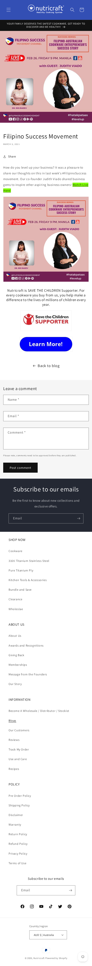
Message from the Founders (28, 674)
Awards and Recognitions (26, 645)
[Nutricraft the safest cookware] (46, 344)
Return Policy (18, 834)
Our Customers (19, 730)
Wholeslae (16, 609)
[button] (8, 10)
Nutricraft (39, 958)
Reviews (14, 740)
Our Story (15, 684)
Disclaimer (16, 815)
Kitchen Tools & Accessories (28, 580)
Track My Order (19, 749)
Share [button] (12, 156)
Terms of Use (17, 863)
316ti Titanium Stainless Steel (29, 561)
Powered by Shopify (56, 958)
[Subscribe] (78, 518)
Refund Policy (18, 844)
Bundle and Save (20, 590)
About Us (15, 636)
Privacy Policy (18, 853)
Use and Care (18, 759)
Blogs (12, 721)
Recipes (14, 769)
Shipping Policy (19, 805)
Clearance (15, 599)
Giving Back (16, 655)
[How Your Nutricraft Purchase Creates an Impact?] (46, 331)
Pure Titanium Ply (21, 570)
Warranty (15, 824)
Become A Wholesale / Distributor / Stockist (39, 711)
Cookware (15, 551)
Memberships (18, 665)
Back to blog (48, 365)
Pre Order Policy (20, 796)
